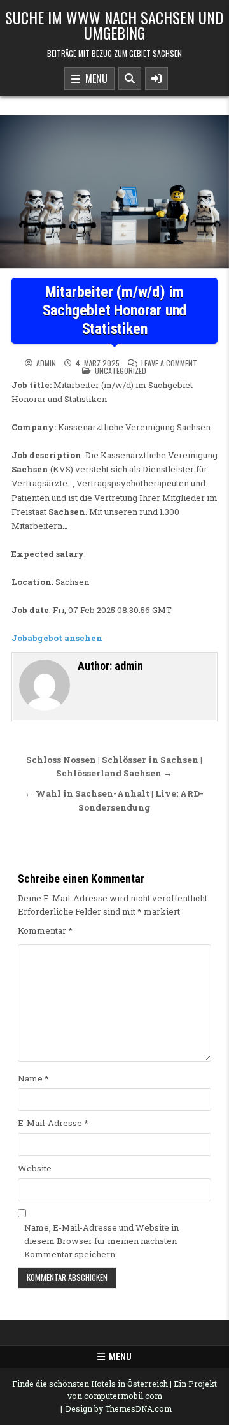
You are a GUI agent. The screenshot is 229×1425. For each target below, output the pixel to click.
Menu (94, 78)
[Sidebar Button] (156, 78)
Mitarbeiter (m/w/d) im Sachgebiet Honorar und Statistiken (115, 310)
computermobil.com (123, 1396)
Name (33, 1078)
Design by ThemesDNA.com (119, 1408)
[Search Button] (129, 78)
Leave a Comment (169, 363)
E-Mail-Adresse (53, 1123)
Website (35, 1168)
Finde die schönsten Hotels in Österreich (90, 1383)
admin (46, 363)
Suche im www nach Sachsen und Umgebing (114, 25)
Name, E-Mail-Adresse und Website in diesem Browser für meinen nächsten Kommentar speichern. (101, 1241)
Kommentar (45, 930)
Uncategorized (120, 370)
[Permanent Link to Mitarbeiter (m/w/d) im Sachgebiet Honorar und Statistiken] (114, 191)
